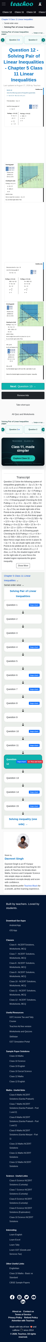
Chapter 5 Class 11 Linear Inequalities (17, 19)
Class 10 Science (17, 1061)
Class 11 (19, 12)
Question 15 (22, 806)
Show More (23, 566)
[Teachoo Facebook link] (12, 1297)
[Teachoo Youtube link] (33, 1297)
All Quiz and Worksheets (23, 414)
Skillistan (13, 1036)
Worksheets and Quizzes (20, 1031)
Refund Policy (31, 1317)
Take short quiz (23, 405)
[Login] (40, 4)
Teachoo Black (31, 886)
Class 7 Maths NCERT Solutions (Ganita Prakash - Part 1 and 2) (24, 1108)
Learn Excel (14, 1240)
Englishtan (14, 1268)
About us (16, 1311)
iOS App (13, 930)
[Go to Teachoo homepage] (21, 4)
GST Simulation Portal (19, 1042)
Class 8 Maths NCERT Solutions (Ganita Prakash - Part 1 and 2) (24, 1121)
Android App (15, 925)
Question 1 (22, 605)
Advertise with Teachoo (23, 1321)
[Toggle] (4, 4)
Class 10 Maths (16, 1056)
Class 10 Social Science (20, 1071)
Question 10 (22, 731)
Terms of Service (23, 1314)
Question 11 (22, 745)
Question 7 (22, 689)
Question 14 (22, 792)
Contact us (28, 1311)
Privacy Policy (15, 1317)
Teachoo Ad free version (20, 1026)
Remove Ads (23, 395)
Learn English (15, 1235)
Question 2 (12, 619)
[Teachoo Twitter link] (26, 1297)
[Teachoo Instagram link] (19, 1297)
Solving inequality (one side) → (23, 822)
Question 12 (24, 761)
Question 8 (22, 703)
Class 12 (7, 12)
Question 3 (12, 633)
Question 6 (22, 675)
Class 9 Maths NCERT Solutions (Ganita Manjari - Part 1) (23, 1134)
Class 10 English (17, 1066)
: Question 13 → (23, 386)
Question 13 (12, 778)
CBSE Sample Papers (19, 1283)
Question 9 (12, 717)
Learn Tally (14, 1245)
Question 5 (12, 661)
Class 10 (31, 12)
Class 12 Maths (16, 1076)
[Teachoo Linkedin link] (23, 1301)
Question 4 (22, 647)
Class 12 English (17, 1081)
